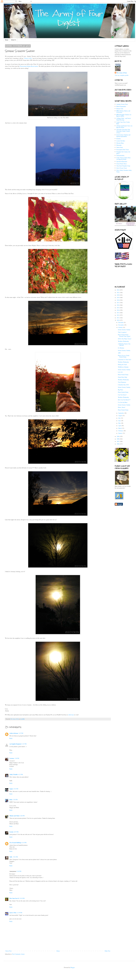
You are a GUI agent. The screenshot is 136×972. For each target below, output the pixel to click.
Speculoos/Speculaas (121, 161)
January (120, 433)
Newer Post (8, 951)
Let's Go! (120, 372)
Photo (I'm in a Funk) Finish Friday (123, 356)
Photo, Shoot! (121, 407)
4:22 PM (20, 774)
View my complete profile (121, 75)
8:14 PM (24, 842)
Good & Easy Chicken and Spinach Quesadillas (123, 135)
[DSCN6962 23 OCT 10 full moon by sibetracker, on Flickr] (57, 115)
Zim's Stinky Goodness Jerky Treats (124, 171)
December (121, 322)
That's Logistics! (122, 332)
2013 (118, 313)
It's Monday (121, 348)
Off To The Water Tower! (124, 339)
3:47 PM (24, 744)
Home (6, 40)
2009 (118, 436)
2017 (118, 302)
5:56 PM (15, 799)
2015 (118, 308)
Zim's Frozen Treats (121, 168)
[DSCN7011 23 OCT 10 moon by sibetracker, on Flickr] (58, 634)
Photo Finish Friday (123, 374)
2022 (118, 290)
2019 (118, 297)
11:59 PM (19, 912)
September (121, 413)
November (121, 325)
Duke (10, 800)
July (119, 418)
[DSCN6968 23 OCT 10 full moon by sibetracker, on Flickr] (58, 185)
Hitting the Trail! (122, 364)
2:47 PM (21, 733)
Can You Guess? (122, 395)
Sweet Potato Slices (121, 164)
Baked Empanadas (121, 106)
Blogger (72, 967)
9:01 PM (15, 857)
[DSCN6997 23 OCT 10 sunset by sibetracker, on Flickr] (58, 516)
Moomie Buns (120, 143)
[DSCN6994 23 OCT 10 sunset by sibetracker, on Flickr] (58, 345)
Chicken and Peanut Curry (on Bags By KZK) (124, 126)
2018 (118, 300)
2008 (118, 439)
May (119, 423)
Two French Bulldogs (15, 843)
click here (71, 715)
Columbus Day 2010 (123, 385)
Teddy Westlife (13, 774)
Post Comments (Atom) (18, 954)
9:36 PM (19, 871)
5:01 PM (16, 789)
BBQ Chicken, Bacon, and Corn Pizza (123, 111)
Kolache (118, 138)
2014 (118, 310)
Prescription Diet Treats (122, 149)
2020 (118, 295)
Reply (10, 738)
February (120, 431)
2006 (118, 444)
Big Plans (120, 390)
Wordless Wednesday (123, 341)
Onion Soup (119, 147)
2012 (118, 315)
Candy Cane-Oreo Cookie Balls (123, 122)
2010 (118, 320)
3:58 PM (17, 758)
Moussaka (118, 145)
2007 (118, 441)
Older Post (107, 951)
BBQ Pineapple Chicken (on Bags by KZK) (123, 115)
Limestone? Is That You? (124, 359)
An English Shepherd (15, 744)
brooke (11, 832)
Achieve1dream (13, 733)
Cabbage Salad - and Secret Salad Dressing (123, 119)
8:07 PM (16, 832)
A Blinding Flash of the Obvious (124, 344)
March (120, 428)
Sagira (11, 789)
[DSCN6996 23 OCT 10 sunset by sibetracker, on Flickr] (58, 464)
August (120, 415)
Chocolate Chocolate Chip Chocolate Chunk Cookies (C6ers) (123, 131)
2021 (118, 292)
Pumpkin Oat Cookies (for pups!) (123, 152)
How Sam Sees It (14, 898)
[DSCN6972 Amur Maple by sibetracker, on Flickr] (58, 293)
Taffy (11, 857)
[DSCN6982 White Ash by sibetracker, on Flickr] (58, 241)
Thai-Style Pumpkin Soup (123, 166)
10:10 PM (22, 898)
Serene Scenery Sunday (124, 329)
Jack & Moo (12, 913)
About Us (13, 40)
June (119, 420)
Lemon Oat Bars (120, 141)
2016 (118, 305)
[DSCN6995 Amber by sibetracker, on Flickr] (58, 412)
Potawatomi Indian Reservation (29, 66)
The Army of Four (122, 73)
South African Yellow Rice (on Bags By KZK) (123, 158)
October (120, 327)
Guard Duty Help (122, 377)
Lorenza (11, 758)
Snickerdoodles (120, 155)
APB (119, 353)
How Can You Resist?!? (124, 400)
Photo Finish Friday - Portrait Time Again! (124, 335)
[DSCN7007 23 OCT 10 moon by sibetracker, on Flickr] (58, 567)
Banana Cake (119, 108)
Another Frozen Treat (122, 104)
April (119, 425)
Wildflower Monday (123, 367)
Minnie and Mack (14, 816)
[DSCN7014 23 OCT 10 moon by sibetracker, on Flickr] (58, 701)
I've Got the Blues (122, 402)
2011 (118, 318)
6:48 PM (22, 816)
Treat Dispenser (122, 382)
